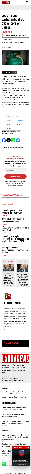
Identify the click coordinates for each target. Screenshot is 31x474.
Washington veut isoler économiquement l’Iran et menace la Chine (15, 250)
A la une (4, 244)
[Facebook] (4, 329)
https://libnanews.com (9, 306)
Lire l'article (7, 72)
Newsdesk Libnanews (18, 35)
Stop (14, 72)
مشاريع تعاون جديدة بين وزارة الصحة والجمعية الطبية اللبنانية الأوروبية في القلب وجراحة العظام (15, 437)
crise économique (11, 131)
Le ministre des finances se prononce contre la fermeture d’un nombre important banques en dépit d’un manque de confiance (8, 279)
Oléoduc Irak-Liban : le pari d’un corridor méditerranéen (14, 220)
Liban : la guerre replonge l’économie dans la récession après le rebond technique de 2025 (15, 239)
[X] (7, 329)
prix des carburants (8, 133)
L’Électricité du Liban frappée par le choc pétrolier (15, 228)
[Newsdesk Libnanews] (3, 35)
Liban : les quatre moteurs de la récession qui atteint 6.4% (14, 211)
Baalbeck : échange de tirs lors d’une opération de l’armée (14, 445)
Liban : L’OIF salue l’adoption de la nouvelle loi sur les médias (15, 422)
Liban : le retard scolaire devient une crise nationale (14, 416)
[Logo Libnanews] (6, 2)
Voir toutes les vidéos (21, 464)
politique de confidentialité (17, 183)
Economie (5, 215)
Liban (19, 131)
